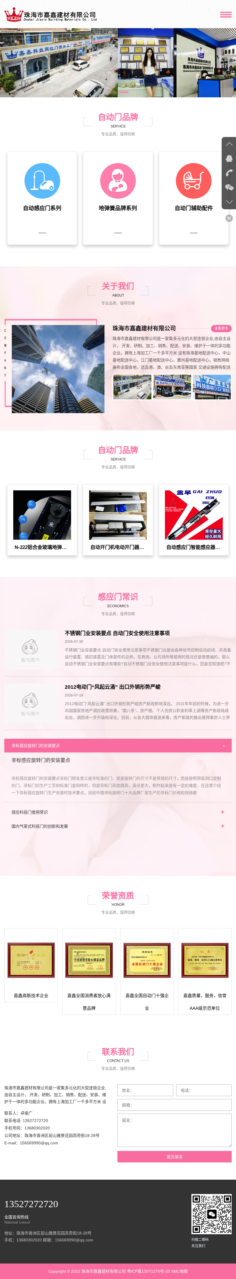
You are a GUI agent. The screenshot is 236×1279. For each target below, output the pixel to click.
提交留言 (175, 1156)
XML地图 (179, 1271)
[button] (112, 92)
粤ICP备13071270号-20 (148, 1271)
